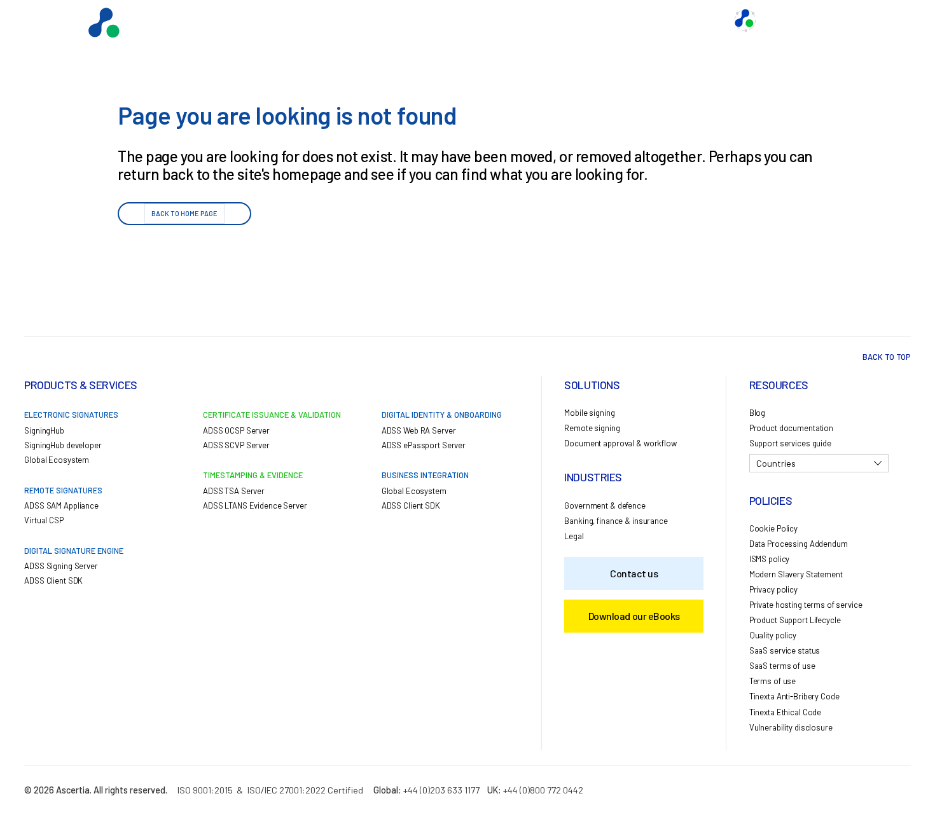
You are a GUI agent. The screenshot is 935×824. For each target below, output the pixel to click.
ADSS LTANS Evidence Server (255, 505)
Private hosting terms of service (805, 605)
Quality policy (772, 635)
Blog (757, 413)
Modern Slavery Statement (796, 574)
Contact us (634, 20)
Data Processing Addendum (798, 544)
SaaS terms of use (782, 666)
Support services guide (790, 443)
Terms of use (772, 681)
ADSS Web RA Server (419, 430)
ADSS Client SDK (53, 580)
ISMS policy (769, 559)
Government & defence (604, 505)
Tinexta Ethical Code (785, 712)
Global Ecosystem (490, 20)
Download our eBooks (634, 616)
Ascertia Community (806, 20)
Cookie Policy (773, 528)
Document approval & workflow (620, 443)
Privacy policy (773, 589)
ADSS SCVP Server (236, 445)
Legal (573, 536)
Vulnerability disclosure (791, 727)
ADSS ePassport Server (424, 445)
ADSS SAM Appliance (61, 505)
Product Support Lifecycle (795, 620)
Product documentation (791, 428)
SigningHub (44, 430)
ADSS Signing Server (61, 566)
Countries (776, 463)
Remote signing (592, 428)
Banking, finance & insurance (615, 521)
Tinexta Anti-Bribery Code (794, 696)
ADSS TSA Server (234, 491)
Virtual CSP (44, 520)
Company (696, 20)
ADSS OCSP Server (236, 430)
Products (413, 20)
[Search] (881, 20)
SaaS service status (785, 650)
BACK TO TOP (886, 357)
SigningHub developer (62, 445)
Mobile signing (589, 413)
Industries (569, 20)
